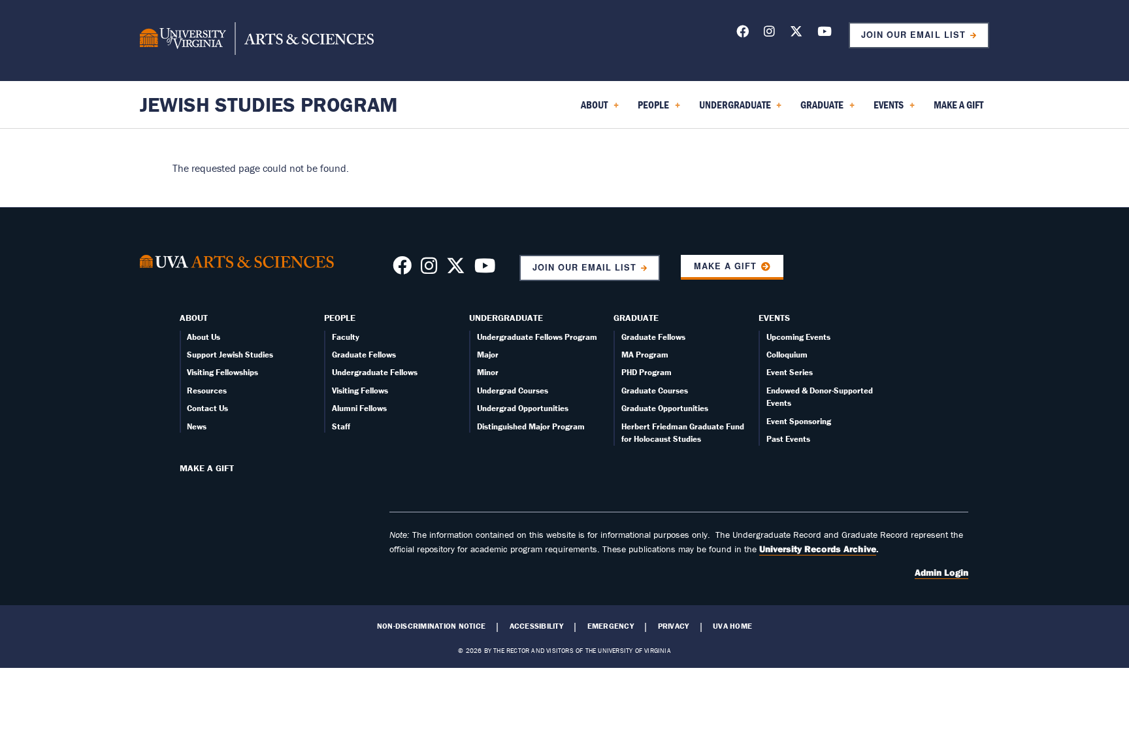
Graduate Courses (654, 390)
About (194, 318)
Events (774, 318)
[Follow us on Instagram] (769, 33)
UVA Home (732, 626)
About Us (203, 336)
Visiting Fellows (360, 390)
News (196, 426)
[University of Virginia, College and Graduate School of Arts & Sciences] (257, 40)
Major (488, 354)
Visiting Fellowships (222, 372)
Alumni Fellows (359, 408)
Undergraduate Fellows (374, 372)
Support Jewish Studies (230, 354)
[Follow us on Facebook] (742, 33)
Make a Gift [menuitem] (958, 104)
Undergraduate (506, 318)
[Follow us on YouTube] (824, 33)
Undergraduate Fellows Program (537, 336)
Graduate (636, 318)
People (339, 318)
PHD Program (646, 372)
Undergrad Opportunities (522, 408)
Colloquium (787, 354)
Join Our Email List (913, 35)
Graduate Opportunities (664, 408)
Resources (207, 390)
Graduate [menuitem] (819, 109)
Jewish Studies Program (269, 104)
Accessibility (536, 626)
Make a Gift (725, 266)
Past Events (788, 438)
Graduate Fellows (364, 354)
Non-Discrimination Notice (431, 626)
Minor (488, 372)
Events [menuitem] (886, 109)
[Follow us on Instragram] (429, 269)
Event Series (789, 372)
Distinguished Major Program (531, 426)
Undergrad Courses (512, 390)
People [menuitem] (650, 109)
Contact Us (207, 408)
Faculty (345, 336)
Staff (341, 426)
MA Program (644, 354)
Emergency (610, 626)
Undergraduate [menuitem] (732, 109)
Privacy (673, 626)
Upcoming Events (798, 336)
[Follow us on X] (796, 33)
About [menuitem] (592, 109)
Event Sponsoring (798, 421)
